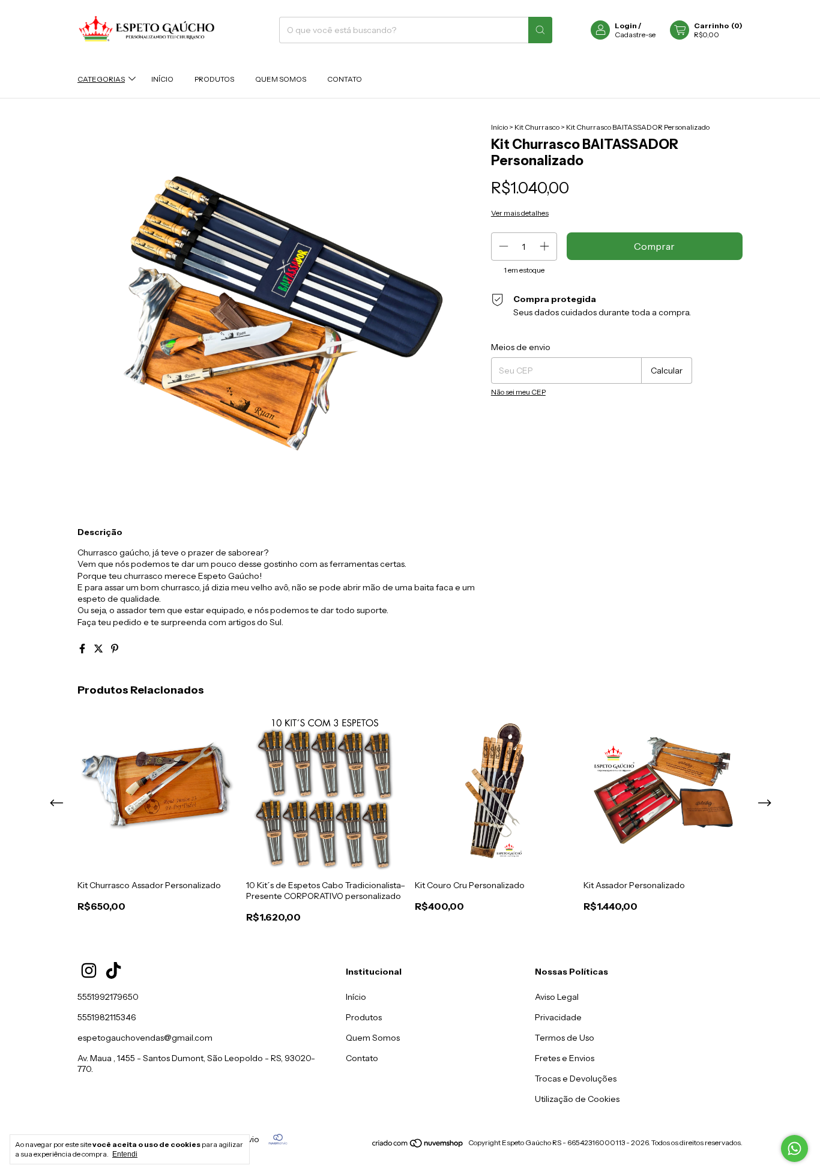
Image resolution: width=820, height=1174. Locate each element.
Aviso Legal (557, 996)
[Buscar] (540, 30)
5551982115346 (106, 1017)
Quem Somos (280, 78)
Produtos (214, 78)
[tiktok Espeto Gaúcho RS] (113, 970)
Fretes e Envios (564, 1058)
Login (626, 25)
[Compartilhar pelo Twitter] (99, 649)
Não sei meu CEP (518, 391)
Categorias (101, 78)
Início (162, 78)
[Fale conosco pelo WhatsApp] (794, 1148)
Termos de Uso (564, 1037)
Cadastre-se (635, 34)
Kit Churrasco (536, 127)
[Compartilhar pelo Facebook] (83, 649)
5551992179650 (108, 996)
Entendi (124, 1154)
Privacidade (558, 1017)
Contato (344, 78)
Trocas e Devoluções (576, 1078)
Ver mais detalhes (520, 212)
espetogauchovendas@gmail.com (145, 1037)
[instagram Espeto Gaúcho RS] (88, 970)
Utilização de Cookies (577, 1099)
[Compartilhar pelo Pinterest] (114, 649)
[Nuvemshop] (418, 1145)
